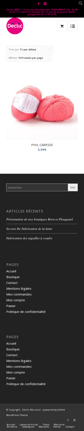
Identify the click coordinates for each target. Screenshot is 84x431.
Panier (11, 306)
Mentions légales (18, 288)
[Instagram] (45, 3)
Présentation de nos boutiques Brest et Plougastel (39, 219)
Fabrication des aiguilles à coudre (29, 238)
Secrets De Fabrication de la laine (29, 228)
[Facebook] (39, 3)
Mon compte (15, 300)
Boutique (13, 277)
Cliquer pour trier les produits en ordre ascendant (49, 50)
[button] (81, 4)
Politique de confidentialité (26, 311)
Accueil (11, 271)
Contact (12, 282)
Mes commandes (19, 294)
